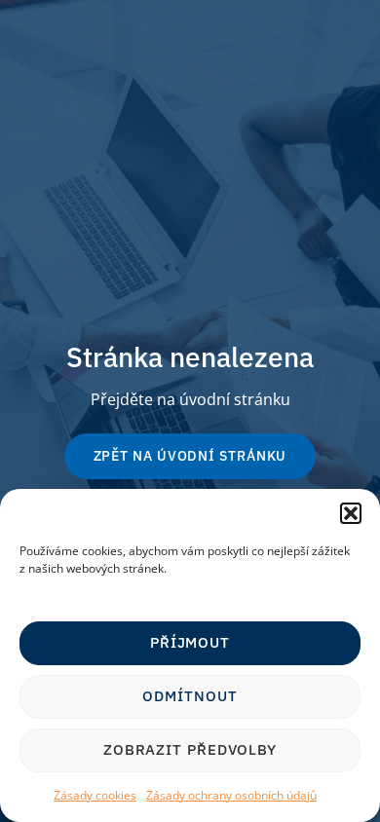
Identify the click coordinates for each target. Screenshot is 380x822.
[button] (351, 513)
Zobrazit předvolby (190, 749)
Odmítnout (189, 696)
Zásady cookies (95, 795)
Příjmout (190, 642)
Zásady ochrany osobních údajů (231, 795)
